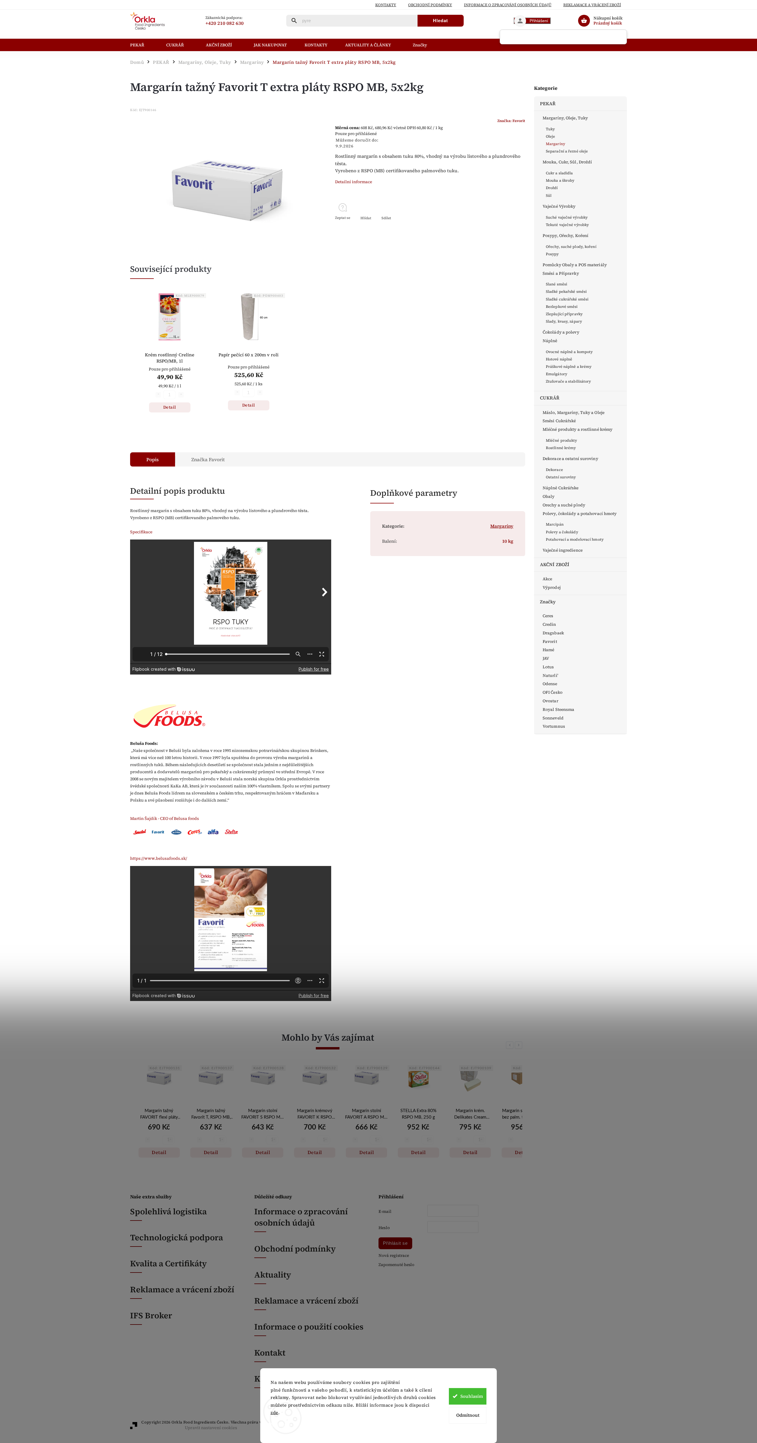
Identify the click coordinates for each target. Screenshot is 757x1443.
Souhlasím (471, 1396)
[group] (159, 1118)
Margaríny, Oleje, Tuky (565, 118)
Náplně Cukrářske (561, 488)
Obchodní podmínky (430, 4)
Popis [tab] (152, 459)
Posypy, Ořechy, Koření (565, 235)
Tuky (550, 128)
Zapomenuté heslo (396, 1265)
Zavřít (506, 228)
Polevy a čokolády (562, 531)
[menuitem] (143, 45)
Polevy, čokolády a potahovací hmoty (580, 513)
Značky (548, 602)
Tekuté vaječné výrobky (567, 224)
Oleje (550, 136)
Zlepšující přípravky (564, 313)
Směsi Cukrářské (559, 421)
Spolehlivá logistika (168, 1211)
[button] (159, 1141)
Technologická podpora (176, 1237)
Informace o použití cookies (308, 1326)
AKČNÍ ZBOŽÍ (554, 564)
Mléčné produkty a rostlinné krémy (577, 429)
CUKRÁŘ (550, 398)
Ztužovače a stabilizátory (568, 381)
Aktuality (272, 1274)
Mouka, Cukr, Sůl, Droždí (567, 162)
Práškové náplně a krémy (568, 366)
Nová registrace (393, 1255)
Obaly (549, 496)
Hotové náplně (559, 359)
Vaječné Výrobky (559, 206)
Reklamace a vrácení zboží (592, 4)
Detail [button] (159, 1152)
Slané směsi (556, 284)
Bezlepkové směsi (562, 306)
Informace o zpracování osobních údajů (301, 1217)
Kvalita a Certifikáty (168, 1263)
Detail (169, 407)
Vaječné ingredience (563, 550)
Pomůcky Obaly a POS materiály (575, 265)
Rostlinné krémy (561, 447)
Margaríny (555, 143)
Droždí (552, 187)
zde (274, 1412)
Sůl (548, 195)
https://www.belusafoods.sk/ (158, 858)
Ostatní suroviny (561, 477)
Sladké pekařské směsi (566, 291)
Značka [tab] (208, 459)
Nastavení (280, 1424)
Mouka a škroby (560, 180)
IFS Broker (151, 1315)
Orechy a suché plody (564, 505)
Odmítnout (467, 1415)
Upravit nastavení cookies (211, 1428)
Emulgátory (556, 373)
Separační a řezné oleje (567, 151)
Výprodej (552, 587)
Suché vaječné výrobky (567, 217)
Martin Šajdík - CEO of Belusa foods (164, 818)
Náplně (550, 341)
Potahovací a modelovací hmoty (575, 539)
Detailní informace (353, 182)
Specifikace (141, 532)
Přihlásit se (395, 1243)
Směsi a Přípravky (561, 273)
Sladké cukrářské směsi (567, 299)
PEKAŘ (548, 103)
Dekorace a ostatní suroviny (570, 459)
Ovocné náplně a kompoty (569, 351)
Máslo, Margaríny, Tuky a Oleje (573, 412)
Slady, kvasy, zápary (564, 321)
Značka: (511, 120)
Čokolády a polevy (561, 332)
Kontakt (269, 1352)
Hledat (440, 20)
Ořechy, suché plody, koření (571, 246)
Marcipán (555, 524)
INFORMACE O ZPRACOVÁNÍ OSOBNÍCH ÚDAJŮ (507, 4)
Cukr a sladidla (559, 173)
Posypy (552, 253)
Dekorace (554, 469)
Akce (547, 579)
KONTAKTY (385, 4)
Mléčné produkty (561, 440)
